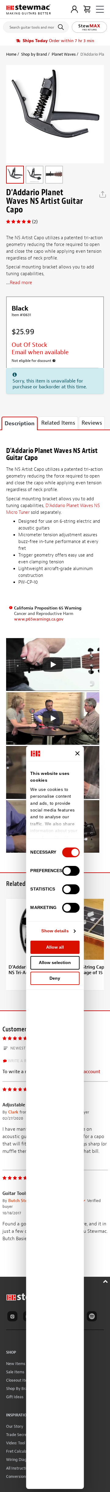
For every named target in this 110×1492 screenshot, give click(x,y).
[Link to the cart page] (86, 9)
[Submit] (61, 27)
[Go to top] (106, 1280)
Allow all (55, 947)
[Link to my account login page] (74, 9)
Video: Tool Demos (22, 1443)
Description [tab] (20, 423)
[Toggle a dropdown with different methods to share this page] (102, 194)
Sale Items (15, 1372)
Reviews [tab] (92, 423)
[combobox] (36, 26)
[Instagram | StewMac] (13, 1317)
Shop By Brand (19, 1388)
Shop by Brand (34, 54)
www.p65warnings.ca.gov (39, 619)
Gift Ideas (15, 1396)
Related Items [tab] (58, 423)
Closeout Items (19, 1380)
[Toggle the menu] (100, 9)
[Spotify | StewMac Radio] (93, 1317)
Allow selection (55, 962)
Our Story (14, 1426)
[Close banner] (77, 753)
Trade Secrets (18, 1434)
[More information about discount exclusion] (54, 361)
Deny (55, 978)
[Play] (52, 664)
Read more (21, 283)
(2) (35, 222)
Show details (54, 930)
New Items (15, 1363)
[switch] (71, 871)
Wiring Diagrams (21, 1459)
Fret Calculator (19, 1451)
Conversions (17, 1476)
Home (11, 54)
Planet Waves (64, 54)
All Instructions (19, 1468)
